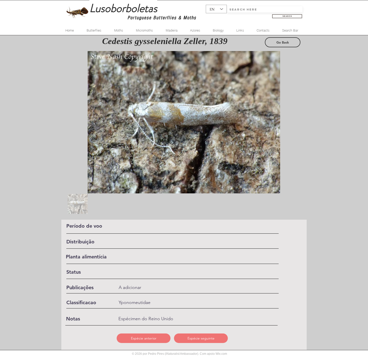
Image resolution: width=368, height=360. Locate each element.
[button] (143, 338)
